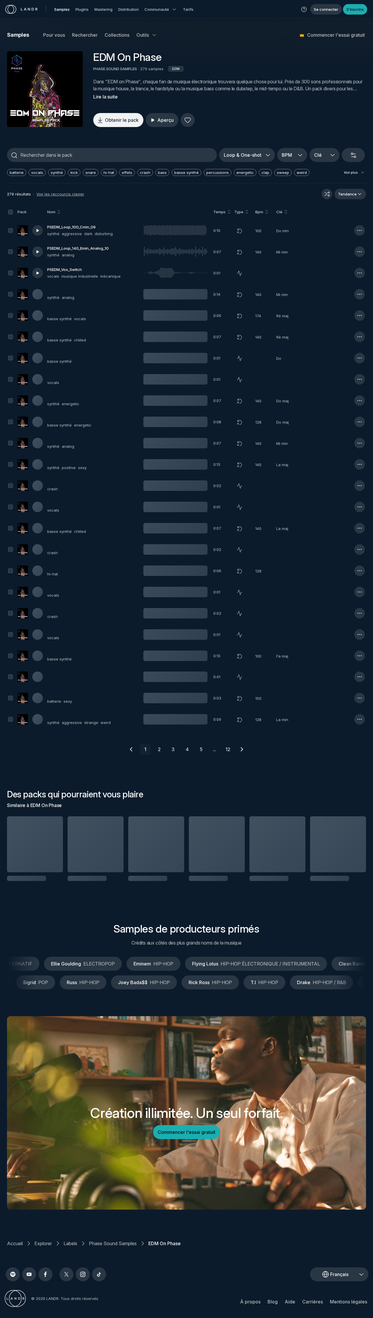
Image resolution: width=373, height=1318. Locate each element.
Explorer (43, 1251)
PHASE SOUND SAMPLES (115, 68)
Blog (273, 1309)
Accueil (15, 1251)
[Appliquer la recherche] (14, 155)
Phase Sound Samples (113, 1251)
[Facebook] (45, 1282)
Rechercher (85, 35)
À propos (250, 1309)
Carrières (312, 1309)
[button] (304, 9)
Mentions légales (348, 1309)
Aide (290, 1309)
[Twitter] (66, 1282)
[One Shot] (239, 273)
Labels (70, 1251)
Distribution (128, 9)
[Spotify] (13, 1282)
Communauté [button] (157, 9)
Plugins (82, 9)
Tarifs (188, 9)
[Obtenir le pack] (52, 844)
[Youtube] (29, 1282)
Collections (117, 35)
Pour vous (54, 35)
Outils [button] (142, 35)
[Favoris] (188, 120)
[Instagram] (83, 1282)
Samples (62, 9)
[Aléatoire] (327, 194)
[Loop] (239, 230)
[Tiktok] (99, 1282)
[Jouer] (45, 89)
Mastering (103, 9)
